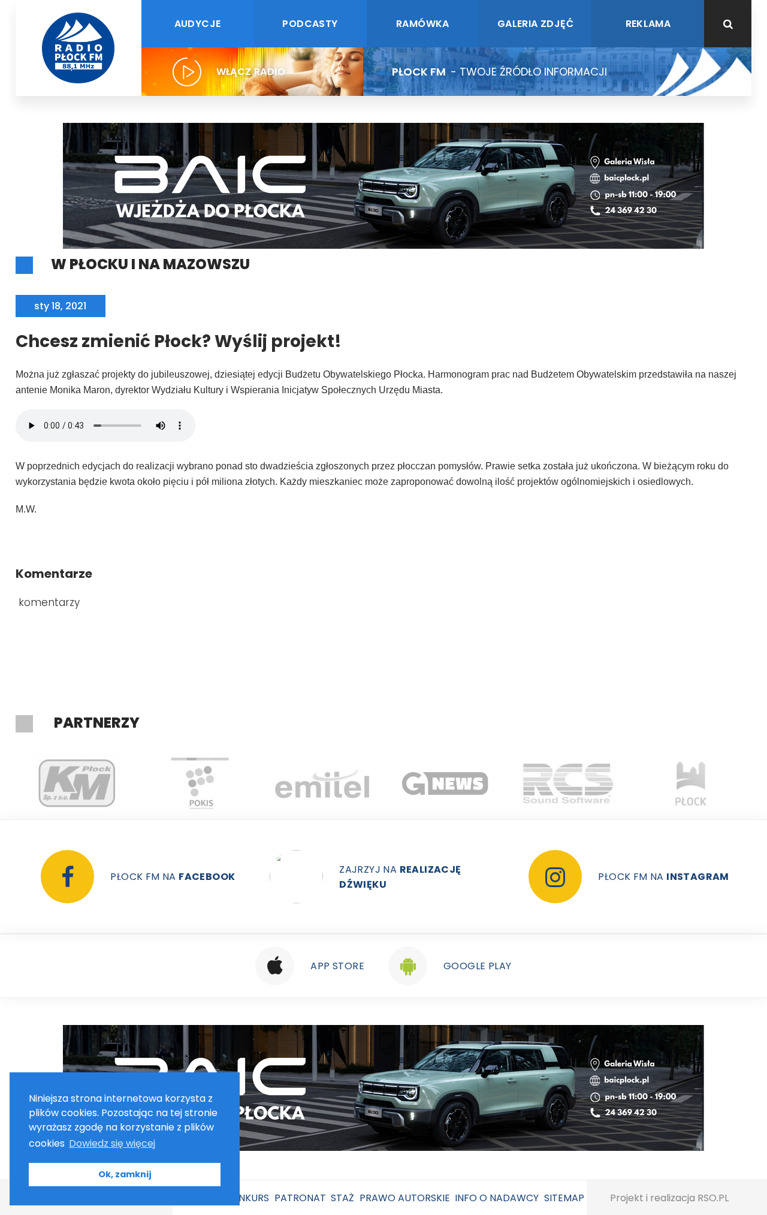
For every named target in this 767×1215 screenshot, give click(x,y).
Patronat (300, 1198)
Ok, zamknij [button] (125, 1174)
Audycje (197, 24)
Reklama (648, 24)
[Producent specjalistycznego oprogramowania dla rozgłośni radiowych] (445, 783)
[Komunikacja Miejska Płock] (77, 783)
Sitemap (564, 1198)
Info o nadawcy (497, 1198)
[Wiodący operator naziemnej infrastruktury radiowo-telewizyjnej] (322, 783)
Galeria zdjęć (535, 24)
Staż (342, 1198)
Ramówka (422, 24)
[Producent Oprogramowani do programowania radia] (568, 783)
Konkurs (247, 1198)
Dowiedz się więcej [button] (112, 1143)
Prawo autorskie (405, 1198)
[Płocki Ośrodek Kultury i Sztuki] (199, 783)
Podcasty (309, 24)
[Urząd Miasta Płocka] (691, 783)
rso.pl (713, 1198)
